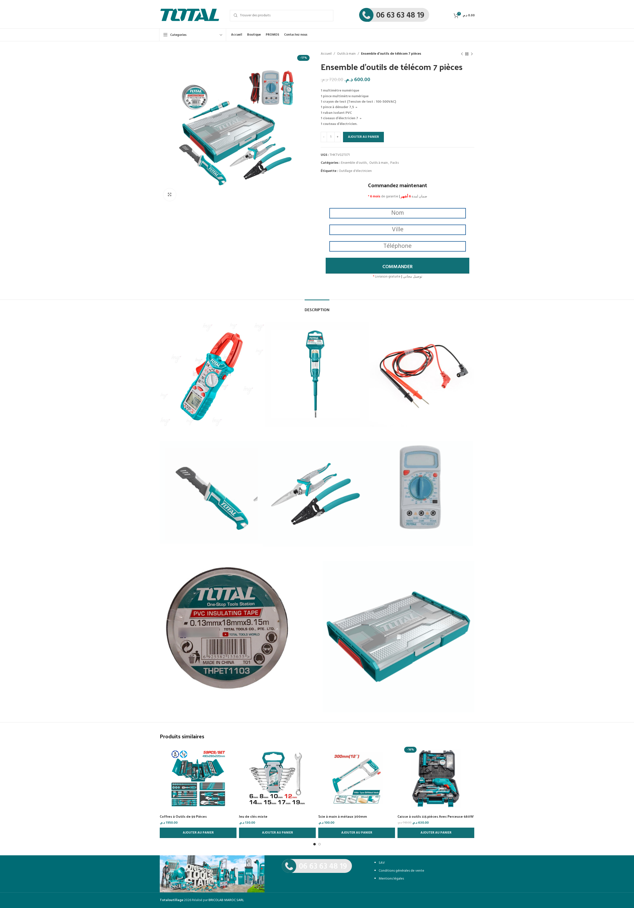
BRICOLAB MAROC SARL (226, 900)
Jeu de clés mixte (253, 816)
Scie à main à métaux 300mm (342, 816)
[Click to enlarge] (169, 194)
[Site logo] (189, 15)
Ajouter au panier (363, 137)
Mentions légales (391, 879)
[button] (198, 833)
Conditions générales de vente (401, 871)
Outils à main (346, 54)
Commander (397, 267)
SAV (382, 863)
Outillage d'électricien (355, 171)
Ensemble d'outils (354, 163)
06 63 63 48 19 (400, 15)
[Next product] (471, 53)
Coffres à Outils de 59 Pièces (183, 816)
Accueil (326, 54)
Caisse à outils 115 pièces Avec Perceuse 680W (435, 816)
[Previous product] (461, 53)
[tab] (317, 307)
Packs (394, 163)
